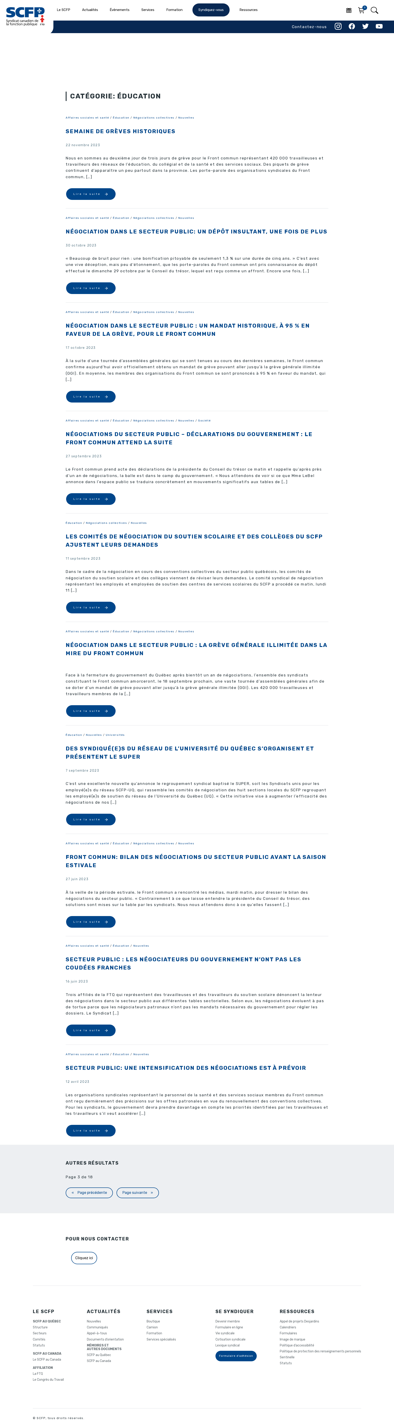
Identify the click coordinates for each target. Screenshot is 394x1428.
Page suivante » (137, 1192)
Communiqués (97, 1327)
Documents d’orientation (105, 1339)
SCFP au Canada (99, 1361)
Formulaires (288, 1333)
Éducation (121, 117)
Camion (152, 1327)
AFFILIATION (43, 1368)
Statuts (39, 1345)
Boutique (153, 1321)
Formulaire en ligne (229, 1327)
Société (204, 420)
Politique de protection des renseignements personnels (320, 1351)
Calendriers (288, 1327)
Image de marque (292, 1339)
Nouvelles (186, 117)
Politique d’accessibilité (297, 1345)
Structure (40, 1327)
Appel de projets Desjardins (299, 1321)
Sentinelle (287, 1357)
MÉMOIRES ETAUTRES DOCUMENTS (104, 1347)
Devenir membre (227, 1321)
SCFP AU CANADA (47, 1354)
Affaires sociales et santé (87, 117)
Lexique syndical (227, 1345)
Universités (115, 735)
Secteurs (40, 1333)
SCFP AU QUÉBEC (47, 1321)
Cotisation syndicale (230, 1339)
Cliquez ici (84, 1258)
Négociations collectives (153, 117)
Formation (154, 1333)
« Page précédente (89, 1192)
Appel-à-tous (97, 1333)
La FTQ (38, 1374)
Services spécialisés (161, 1339)
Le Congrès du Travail (48, 1380)
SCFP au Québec (99, 1355)
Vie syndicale (225, 1333)
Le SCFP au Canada (47, 1360)
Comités (39, 1339)
